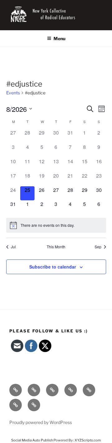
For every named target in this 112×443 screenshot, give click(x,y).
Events (13, 92)
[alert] (56, 225)
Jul (13, 246)
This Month (56, 246)
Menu (59, 38)
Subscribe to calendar (52, 267)
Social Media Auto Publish (32, 440)
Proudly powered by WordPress (40, 422)
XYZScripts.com (88, 440)
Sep (98, 246)
